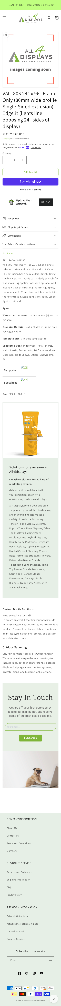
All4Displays (26, 1000)
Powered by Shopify (37, 1000)
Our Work (12, 850)
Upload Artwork (15, 931)
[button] (4, 18)
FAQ (9, 887)
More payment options (30, 189)
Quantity (7, 153)
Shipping (6, 138)
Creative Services (16, 938)
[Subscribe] (50, 960)
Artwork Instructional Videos (22, 923)
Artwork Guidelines (17, 916)
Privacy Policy (14, 894)
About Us (12, 827)
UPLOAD (45, 202)
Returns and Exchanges (19, 872)
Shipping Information (18, 879)
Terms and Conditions (19, 843)
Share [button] (9, 253)
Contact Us (13, 835)
